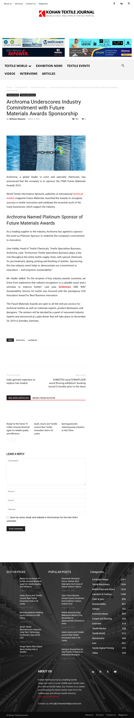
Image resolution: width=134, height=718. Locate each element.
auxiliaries (32, 340)
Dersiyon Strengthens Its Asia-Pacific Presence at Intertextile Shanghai (72, 652)
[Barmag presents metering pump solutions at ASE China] (74, 413)
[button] (123, 66)
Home (9, 87)
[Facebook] (114, 4)
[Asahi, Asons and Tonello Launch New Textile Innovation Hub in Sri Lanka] (46, 413)
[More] (47, 126)
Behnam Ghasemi (17, 119)
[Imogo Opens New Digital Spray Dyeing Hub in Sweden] (12, 649)
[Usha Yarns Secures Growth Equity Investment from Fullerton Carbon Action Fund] (53, 598)
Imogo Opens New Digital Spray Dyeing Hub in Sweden (31, 649)
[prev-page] (9, 440)
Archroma (20, 340)
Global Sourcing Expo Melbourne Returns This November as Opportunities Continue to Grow (73, 618)
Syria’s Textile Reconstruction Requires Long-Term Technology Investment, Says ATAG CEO (30, 632)
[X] (129, 4)
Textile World (21, 87)
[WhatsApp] (32, 126)
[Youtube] (115, 672)
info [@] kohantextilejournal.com (65, 703)
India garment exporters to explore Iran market (21, 381)
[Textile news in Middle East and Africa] (67, 14)
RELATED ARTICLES (18, 398)
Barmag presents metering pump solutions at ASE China (73, 427)
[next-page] (14, 440)
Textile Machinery (38, 87)
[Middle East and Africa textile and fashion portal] (20, 678)
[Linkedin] (121, 4)
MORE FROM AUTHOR (44, 398)
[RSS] (100, 672)
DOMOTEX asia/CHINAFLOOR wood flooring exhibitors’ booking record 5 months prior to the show (67, 383)
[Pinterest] (25, 126)
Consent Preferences (48, 696)
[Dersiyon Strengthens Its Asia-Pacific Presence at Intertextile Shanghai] (53, 652)
